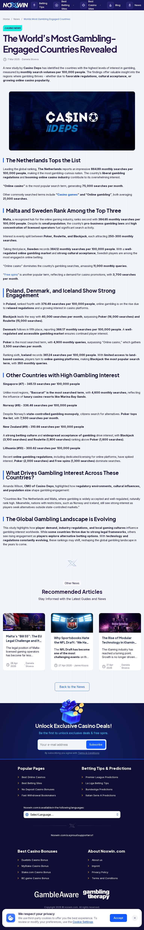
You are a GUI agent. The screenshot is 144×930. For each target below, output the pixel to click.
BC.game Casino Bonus (35, 878)
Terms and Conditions (105, 878)
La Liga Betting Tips (97, 783)
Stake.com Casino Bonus (36, 872)
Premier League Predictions (102, 777)
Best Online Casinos (33, 777)
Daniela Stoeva (30, 59)
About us (97, 859)
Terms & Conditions (88, 753)
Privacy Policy (100, 872)
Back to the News (72, 687)
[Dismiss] (135, 918)
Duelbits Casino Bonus (35, 859)
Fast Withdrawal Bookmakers (39, 795)
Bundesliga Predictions (99, 789)
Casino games (67, 194)
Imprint (96, 865)
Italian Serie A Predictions (101, 795)
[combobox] (72, 814)
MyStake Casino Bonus (35, 865)
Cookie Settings (83, 921)
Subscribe (95, 744)
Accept (118, 918)
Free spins (11, 274)
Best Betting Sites (32, 783)
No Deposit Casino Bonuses (38, 789)
